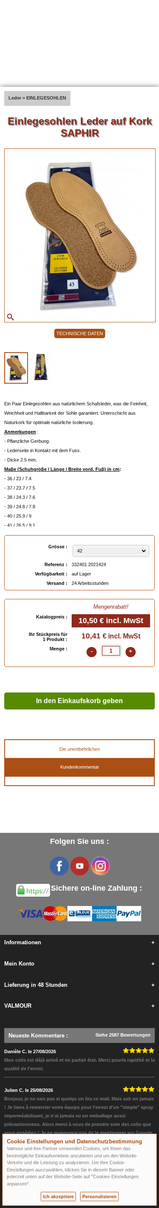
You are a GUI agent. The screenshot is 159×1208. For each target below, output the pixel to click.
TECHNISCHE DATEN (79, 333)
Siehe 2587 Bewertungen (123, 1034)
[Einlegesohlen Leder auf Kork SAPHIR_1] (16, 368)
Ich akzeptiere (58, 1196)
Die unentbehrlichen (79, 749)
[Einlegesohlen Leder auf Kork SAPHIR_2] (41, 367)
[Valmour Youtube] (80, 866)
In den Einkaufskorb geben (79, 700)
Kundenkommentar (79, 766)
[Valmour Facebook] (59, 866)
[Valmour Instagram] (100, 866)
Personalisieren (99, 1196)
